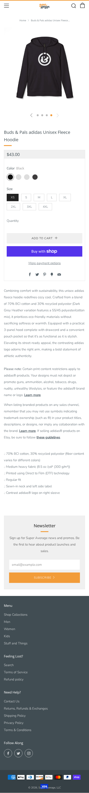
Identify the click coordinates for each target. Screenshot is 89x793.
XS (12, 197)
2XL (13, 207)
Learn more (32, 395)
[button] (38, 115)
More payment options (45, 263)
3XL (29, 207)
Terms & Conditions (17, 730)
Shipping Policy (15, 715)
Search (9, 665)
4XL (45, 207)
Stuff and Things (15, 643)
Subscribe (42, 578)
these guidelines (48, 437)
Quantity (13, 221)
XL (65, 197)
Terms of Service (16, 672)
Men (7, 622)
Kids (7, 636)
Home (22, 20)
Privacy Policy (14, 723)
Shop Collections (15, 614)
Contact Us (11, 701)
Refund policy (14, 679)
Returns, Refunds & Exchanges (26, 708)
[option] (44, 68)
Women (9, 629)
